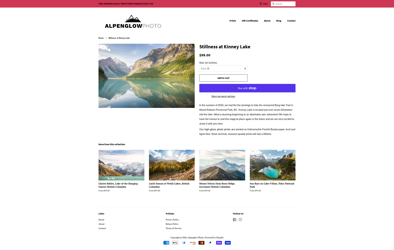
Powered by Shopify (214, 237)
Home (101, 38)
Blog (278, 20)
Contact (291, 20)
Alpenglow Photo (196, 237)
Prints (232, 20)
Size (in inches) (208, 62)
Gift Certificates (250, 20)
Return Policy (172, 223)
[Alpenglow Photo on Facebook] (234, 220)
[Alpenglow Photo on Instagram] (240, 220)
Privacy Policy (172, 219)
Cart (265, 3)
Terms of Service (173, 228)
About (267, 20)
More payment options (223, 96)
